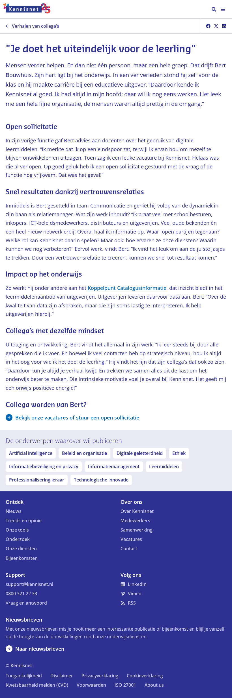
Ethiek (179, 453)
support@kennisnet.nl (29, 584)
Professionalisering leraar (36, 480)
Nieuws (14, 511)
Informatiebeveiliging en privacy (43, 466)
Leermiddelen (164, 466)
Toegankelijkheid (24, 676)
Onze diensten (21, 548)
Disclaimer (61, 676)
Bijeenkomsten (22, 558)
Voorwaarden (91, 685)
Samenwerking (136, 530)
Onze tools (17, 530)
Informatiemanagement (113, 466)
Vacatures (131, 539)
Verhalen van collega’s (35, 26)
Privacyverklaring (99, 676)
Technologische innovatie (101, 480)
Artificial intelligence (30, 453)
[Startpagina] (29, 9)
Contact (129, 548)
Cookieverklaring (145, 676)
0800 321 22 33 (21, 593)
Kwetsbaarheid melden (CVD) (37, 685)
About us (154, 685)
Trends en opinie (24, 520)
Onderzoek (18, 539)
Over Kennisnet (137, 511)
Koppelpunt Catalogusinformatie (127, 287)
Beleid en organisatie (84, 453)
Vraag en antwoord (26, 603)
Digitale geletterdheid (140, 453)
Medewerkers (135, 520)
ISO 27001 (125, 685)
